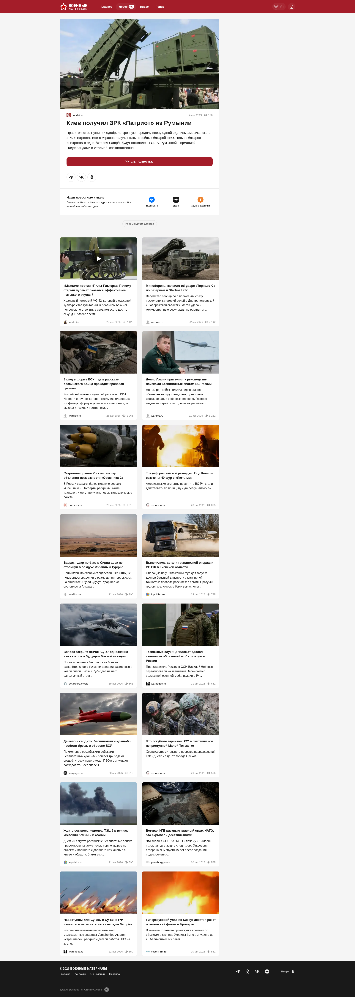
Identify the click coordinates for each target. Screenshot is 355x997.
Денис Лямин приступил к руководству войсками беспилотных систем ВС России (179, 382)
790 (131, 594)
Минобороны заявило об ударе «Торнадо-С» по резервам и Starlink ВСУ (180, 288)
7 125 (130, 321)
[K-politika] (147, 594)
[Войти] (291, 6)
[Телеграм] (238, 971)
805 (213, 505)
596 (213, 772)
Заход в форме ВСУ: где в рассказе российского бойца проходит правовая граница (94, 384)
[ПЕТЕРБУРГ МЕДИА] (65, 683)
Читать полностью (139, 161)
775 (213, 594)
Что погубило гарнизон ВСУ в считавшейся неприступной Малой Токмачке (179, 743)
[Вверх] (288, 971)
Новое (126, 6)
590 (131, 862)
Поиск (159, 6)
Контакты (80, 973)
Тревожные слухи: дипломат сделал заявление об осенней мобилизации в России (175, 656)
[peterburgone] (65, 773)
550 (131, 951)
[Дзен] (267, 971)
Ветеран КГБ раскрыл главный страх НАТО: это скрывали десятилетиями (180, 833)
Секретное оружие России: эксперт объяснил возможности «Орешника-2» (93, 475)
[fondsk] (68, 115)
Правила (114, 973)
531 (213, 951)
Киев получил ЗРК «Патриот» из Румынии (129, 123)
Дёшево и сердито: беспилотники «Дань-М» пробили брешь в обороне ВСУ (97, 743)
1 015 (130, 505)
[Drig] (147, 951)
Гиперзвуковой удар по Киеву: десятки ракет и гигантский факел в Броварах (181, 922)
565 (213, 862)
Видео (144, 6)
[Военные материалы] (73, 6)
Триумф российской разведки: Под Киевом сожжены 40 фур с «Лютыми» (179, 475)
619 (131, 772)
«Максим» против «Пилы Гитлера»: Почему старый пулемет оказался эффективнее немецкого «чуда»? (97, 290)
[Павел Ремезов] (65, 415)
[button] (71, 177)
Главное (106, 6)
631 (213, 683)
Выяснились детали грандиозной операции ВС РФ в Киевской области (179, 565)
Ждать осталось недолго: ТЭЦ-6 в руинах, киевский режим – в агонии (96, 833)
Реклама (65, 973)
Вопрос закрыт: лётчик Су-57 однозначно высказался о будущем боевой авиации (96, 654)
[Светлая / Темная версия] (279, 6)
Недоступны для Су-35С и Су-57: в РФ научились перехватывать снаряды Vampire (98, 922)
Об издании (97, 973)
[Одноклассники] (247, 971)
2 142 (212, 321)
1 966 (130, 415)
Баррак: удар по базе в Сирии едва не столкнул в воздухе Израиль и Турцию (93, 565)
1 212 (212, 415)
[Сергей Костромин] (147, 321)
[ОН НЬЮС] (65, 505)
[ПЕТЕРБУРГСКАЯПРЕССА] (147, 862)
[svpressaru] (147, 505)
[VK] (257, 971)
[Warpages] (147, 683)
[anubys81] (65, 321)
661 (131, 683)
